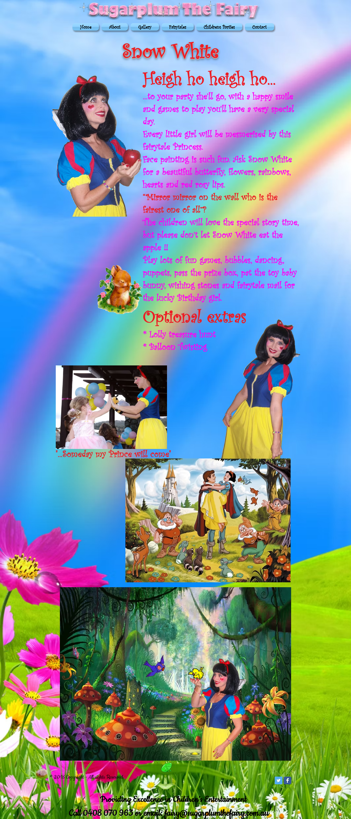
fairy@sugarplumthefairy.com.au (217, 813)
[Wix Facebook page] (287, 780)
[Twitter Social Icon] (278, 780)
